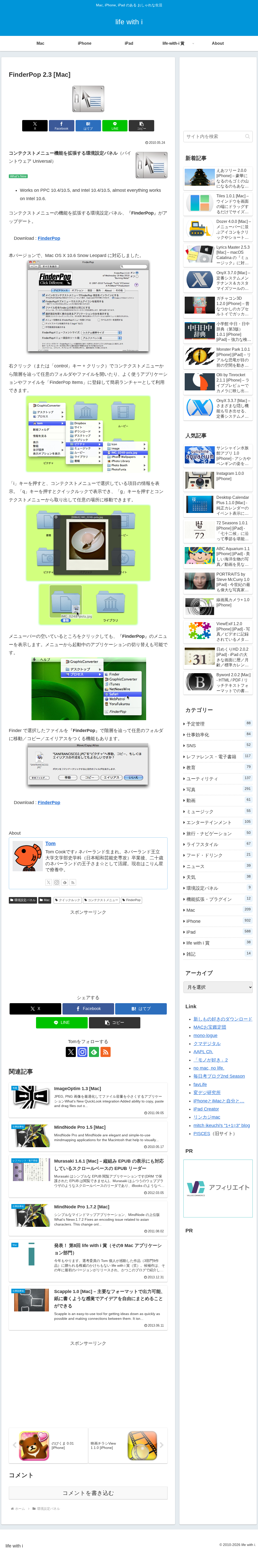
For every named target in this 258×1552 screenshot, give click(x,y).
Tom (50, 843)
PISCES (202, 1133)
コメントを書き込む (88, 1493)
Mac (47, 900)
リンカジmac (207, 1117)
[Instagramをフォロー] (56, 882)
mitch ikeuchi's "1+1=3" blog (222, 1125)
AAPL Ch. (203, 1051)
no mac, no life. (209, 1068)
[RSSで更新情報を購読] (73, 882)
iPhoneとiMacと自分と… (219, 1100)
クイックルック (69, 900)
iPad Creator (206, 1109)
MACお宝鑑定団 (210, 1027)
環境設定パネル (25, 900)
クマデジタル (207, 1043)
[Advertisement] (88, 951)
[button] (141, 125)
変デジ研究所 (207, 1092)
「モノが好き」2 (211, 1060)
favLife (200, 1084)
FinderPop (49, 238)
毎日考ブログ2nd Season (219, 1076)
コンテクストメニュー (103, 900)
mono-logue (205, 1035)
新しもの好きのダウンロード (223, 1019)
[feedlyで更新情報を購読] (64, 882)
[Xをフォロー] (48, 882)
